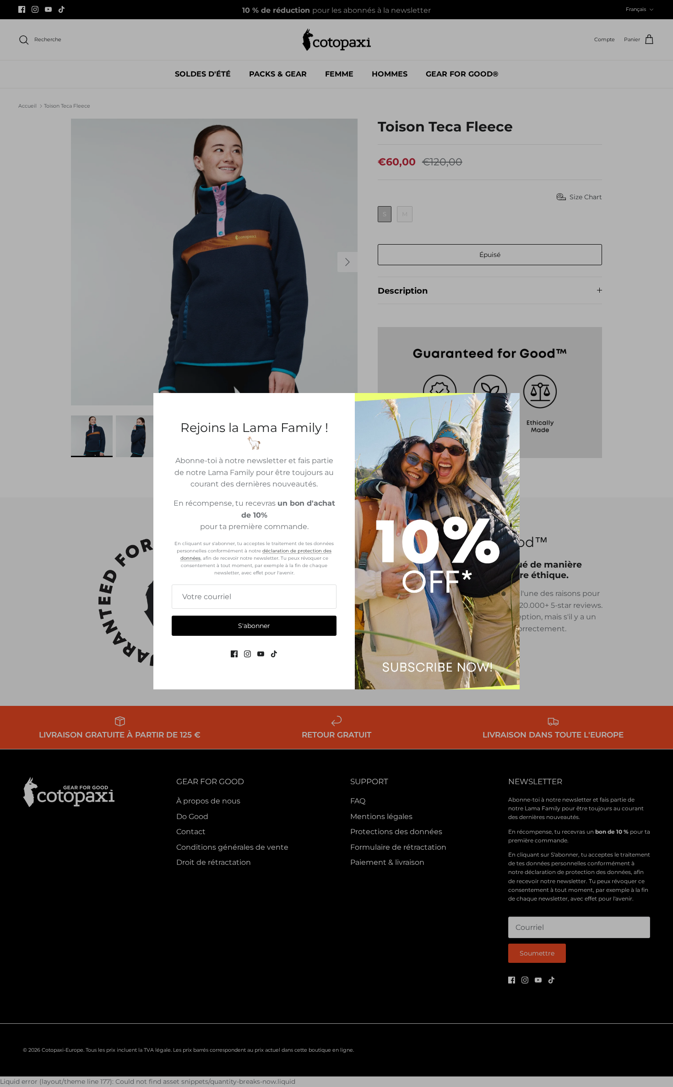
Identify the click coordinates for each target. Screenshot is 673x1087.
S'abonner (254, 626)
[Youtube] (260, 653)
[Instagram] (247, 653)
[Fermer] (508, 404)
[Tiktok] (274, 653)
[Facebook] (234, 653)
